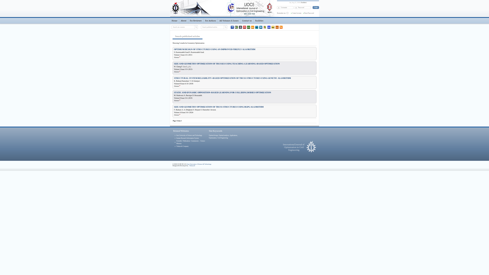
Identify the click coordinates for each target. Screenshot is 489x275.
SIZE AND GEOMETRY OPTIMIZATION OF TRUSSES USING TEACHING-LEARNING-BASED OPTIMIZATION (227, 64)
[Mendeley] (244, 27)
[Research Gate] (236, 27)
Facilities (259, 21)
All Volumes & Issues (229, 21)
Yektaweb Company (182, 146)
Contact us (247, 21)
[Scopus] (256, 27)
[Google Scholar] (232, 27)
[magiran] (264, 27)
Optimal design (213, 135)
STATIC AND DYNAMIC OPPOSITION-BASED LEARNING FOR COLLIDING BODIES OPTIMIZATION (222, 93)
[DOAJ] (248, 27)
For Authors (210, 21)
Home (174, 21)
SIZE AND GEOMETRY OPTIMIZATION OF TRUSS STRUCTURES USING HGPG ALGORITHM (219, 107)
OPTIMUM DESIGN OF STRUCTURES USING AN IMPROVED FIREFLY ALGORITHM (214, 49)
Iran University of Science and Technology (189, 135)
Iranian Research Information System (187, 138)
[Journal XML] (277, 27)
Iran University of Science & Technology (199, 164)
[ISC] (273, 27)
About (183, 21)
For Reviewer (196, 21)
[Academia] (240, 27)
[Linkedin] (260, 27)
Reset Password (309, 13)
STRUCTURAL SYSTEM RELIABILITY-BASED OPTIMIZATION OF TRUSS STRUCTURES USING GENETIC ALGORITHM (232, 78)
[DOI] (252, 27)
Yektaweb (192, 165)
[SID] (268, 27)
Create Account (296, 13)
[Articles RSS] (281, 27)
